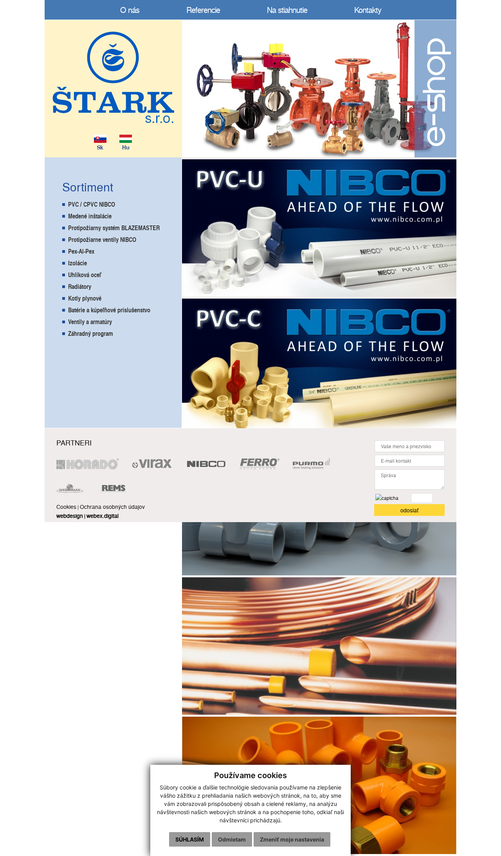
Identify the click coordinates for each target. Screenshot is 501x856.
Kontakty (367, 9)
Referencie (203, 9)
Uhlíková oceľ (84, 274)
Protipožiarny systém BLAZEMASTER (114, 227)
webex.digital (103, 515)
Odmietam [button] (232, 839)
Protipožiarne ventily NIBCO (102, 239)
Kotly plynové (84, 298)
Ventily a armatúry (90, 321)
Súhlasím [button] (189, 839)
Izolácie (77, 262)
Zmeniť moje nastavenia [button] (292, 839)
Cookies (66, 506)
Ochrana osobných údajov (112, 506)
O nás (129, 9)
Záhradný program (90, 333)
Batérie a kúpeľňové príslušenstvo (109, 309)
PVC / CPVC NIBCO (91, 204)
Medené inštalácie (90, 215)
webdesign (69, 515)
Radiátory (79, 286)
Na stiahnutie (287, 9)
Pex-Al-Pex (81, 251)
